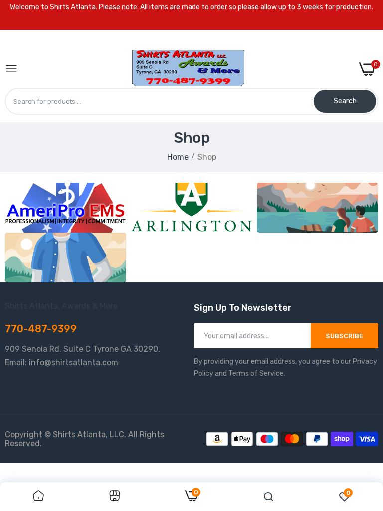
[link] (65, 208)
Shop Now (191, 22)
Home (178, 157)
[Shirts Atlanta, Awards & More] (188, 69)
